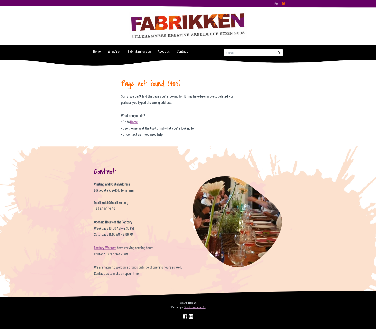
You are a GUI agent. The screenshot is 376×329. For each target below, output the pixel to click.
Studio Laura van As (195, 307)
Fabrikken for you (139, 51)
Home (97, 51)
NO (276, 4)
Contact (182, 51)
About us (164, 51)
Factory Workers (105, 248)
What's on (114, 51)
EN (283, 4)
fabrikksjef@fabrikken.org (111, 202)
